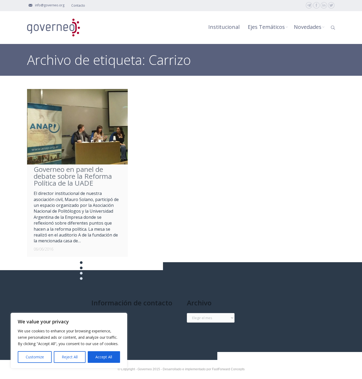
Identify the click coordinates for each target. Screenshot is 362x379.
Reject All (70, 356)
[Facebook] (316, 5)
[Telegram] (309, 5)
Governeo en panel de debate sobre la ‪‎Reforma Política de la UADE (73, 176)
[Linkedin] (324, 5)
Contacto (78, 5)
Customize (35, 356)
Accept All (103, 356)
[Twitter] (331, 5)
